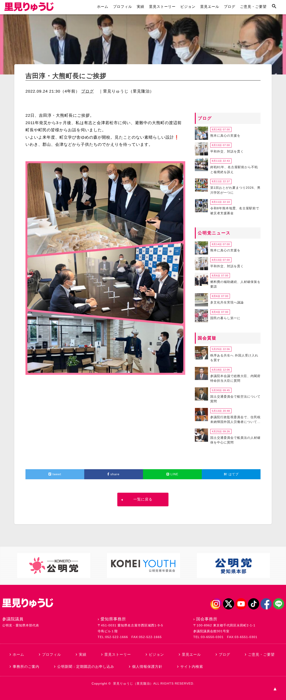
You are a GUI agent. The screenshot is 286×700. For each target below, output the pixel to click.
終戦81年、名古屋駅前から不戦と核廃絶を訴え (234, 169)
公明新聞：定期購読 (85, 666)
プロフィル (122, 6)
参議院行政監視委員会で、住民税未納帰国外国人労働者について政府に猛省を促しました (235, 420)
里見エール (209, 6)
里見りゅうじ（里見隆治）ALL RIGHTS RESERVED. (153, 683)
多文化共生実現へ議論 (227, 302)
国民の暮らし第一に (225, 318)
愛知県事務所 (113, 619)
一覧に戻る (142, 499)
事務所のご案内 (26, 666)
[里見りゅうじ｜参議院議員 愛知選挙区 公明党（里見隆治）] (29, 10)
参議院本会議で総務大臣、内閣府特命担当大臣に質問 (235, 378)
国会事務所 (206, 619)
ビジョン (188, 6)
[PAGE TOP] (275, 689)
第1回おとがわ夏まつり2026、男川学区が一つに (235, 190)
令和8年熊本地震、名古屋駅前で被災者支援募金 (234, 210)
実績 (140, 6)
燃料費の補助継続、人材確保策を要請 (235, 284)
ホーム (102, 6)
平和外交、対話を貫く (227, 151)
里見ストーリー (162, 6)
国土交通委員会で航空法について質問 (235, 399)
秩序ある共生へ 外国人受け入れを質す (234, 358)
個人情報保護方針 (147, 666)
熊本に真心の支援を (225, 135)
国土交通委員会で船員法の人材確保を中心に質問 (235, 440)
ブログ (229, 6)
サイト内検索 (191, 666)
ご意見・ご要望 (253, 6)
